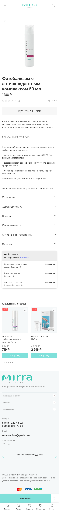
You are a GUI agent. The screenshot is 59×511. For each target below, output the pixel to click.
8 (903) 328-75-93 (12, 426)
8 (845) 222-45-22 (12, 422)
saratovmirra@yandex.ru (16, 435)
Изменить (24, 257)
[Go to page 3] (6, 362)
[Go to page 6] (12, 362)
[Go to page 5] (10, 362)
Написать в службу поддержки (29, 455)
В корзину (15, 355)
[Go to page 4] (8, 362)
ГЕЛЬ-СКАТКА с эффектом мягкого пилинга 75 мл (11, 339)
